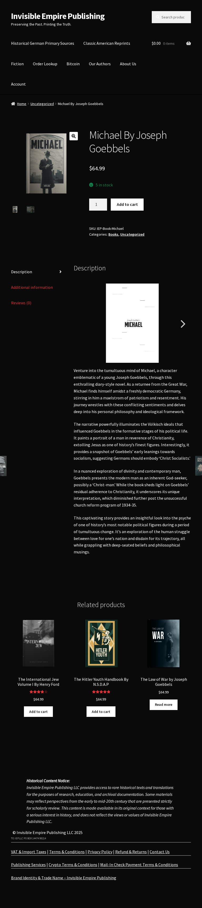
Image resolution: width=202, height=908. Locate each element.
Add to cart (127, 204)
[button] (73, 136)
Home (21, 103)
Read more (163, 704)
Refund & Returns (131, 851)
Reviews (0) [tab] (21, 302)
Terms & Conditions (67, 851)
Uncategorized (42, 103)
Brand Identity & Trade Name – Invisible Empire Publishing (63, 877)
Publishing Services (28, 864)
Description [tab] (21, 271)
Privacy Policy (100, 851)
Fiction (17, 63)
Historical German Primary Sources (42, 43)
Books (113, 234)
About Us (128, 63)
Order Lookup (45, 63)
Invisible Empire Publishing (57, 16)
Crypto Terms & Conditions (73, 864)
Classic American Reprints (106, 43)
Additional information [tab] (32, 287)
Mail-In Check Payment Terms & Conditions (139, 864)
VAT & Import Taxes (28, 851)
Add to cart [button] (38, 711)
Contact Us (160, 851)
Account (18, 84)
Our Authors (100, 63)
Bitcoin (73, 63)
